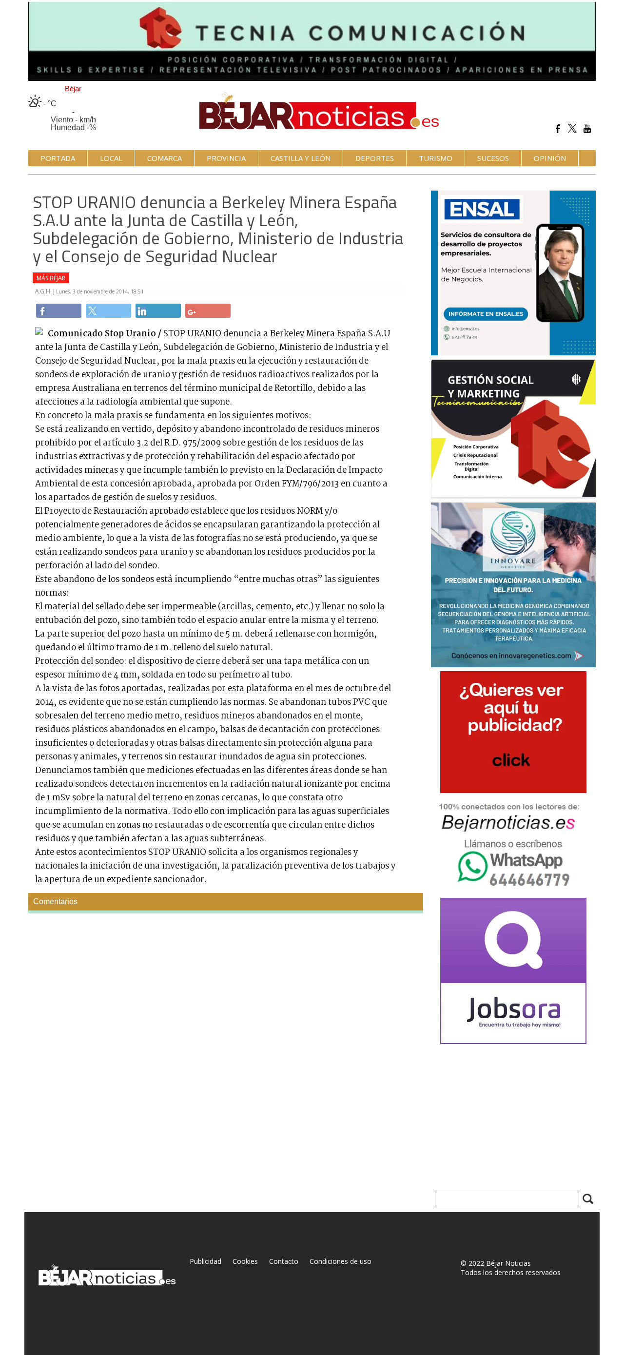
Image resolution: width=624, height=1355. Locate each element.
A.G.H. (44, 291)
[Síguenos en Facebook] (558, 128)
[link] (58, 311)
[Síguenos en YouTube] (587, 128)
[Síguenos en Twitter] (572, 128)
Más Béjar (51, 278)
